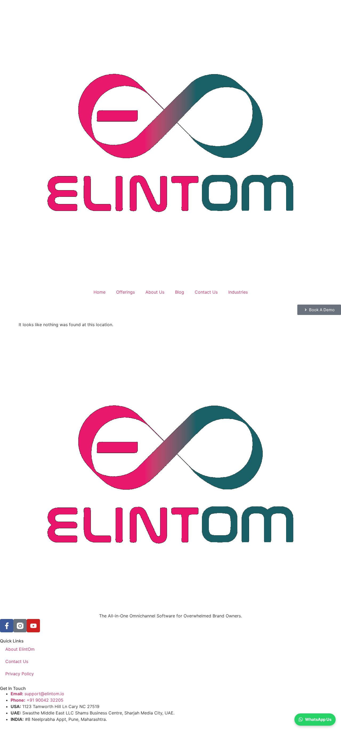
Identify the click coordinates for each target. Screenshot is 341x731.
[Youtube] (33, 625)
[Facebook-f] (6, 625)
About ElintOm (20, 649)
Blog (179, 292)
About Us (154, 292)
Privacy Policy (19, 673)
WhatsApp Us (318, 719)
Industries (238, 292)
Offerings (125, 292)
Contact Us (206, 292)
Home (99, 292)
